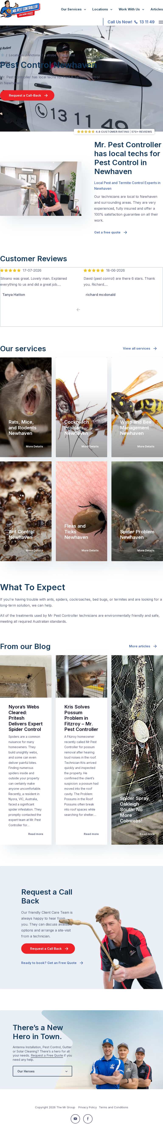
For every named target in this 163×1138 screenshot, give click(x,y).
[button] (85, 310)
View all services (136, 348)
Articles (156, 9)
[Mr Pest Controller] (20, 17)
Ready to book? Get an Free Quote (49, 963)
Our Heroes (26, 1071)
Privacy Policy (87, 1107)
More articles (139, 646)
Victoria (34, 55)
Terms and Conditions (113, 1107)
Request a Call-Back (25, 95)
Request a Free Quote (47, 1055)
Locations (100, 9)
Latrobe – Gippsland (60, 55)
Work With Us (129, 9)
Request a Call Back (46, 949)
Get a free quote (107, 232)
